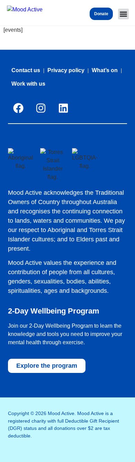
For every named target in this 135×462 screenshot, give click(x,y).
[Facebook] (18, 108)
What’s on (105, 70)
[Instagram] (40, 108)
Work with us (28, 84)
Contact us (25, 70)
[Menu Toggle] (123, 14)
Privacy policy (65, 70)
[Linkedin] (63, 108)
